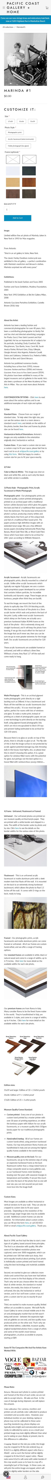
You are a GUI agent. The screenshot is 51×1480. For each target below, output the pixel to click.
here (6, 387)
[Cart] (47, 7)
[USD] (8, 1477)
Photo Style (9, 127)
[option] (25, 59)
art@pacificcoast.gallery (29, 451)
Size (6, 116)
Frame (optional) (11, 152)
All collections (8, 27)
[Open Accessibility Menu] (6, 1474)
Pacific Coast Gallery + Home (23, 7)
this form (13, 454)
